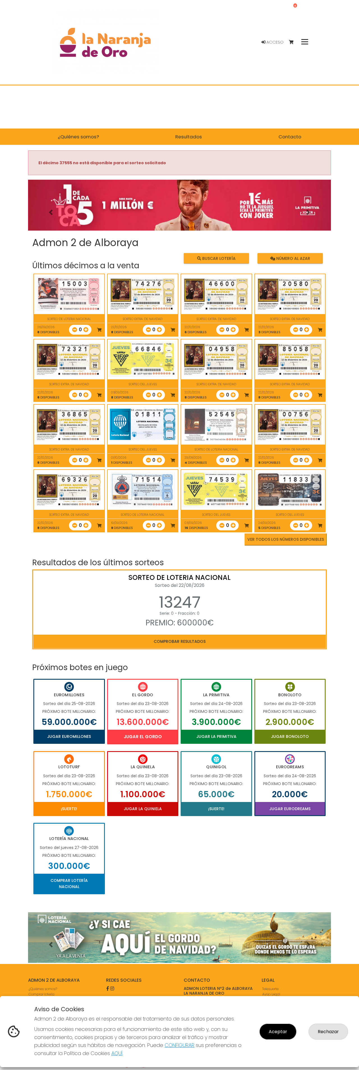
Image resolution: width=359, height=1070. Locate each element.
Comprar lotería (41, 994)
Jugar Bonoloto (290, 736)
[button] (50, 212)
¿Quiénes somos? (43, 988)
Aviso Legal (271, 994)
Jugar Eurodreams (289, 809)
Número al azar (292, 258)
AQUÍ (117, 1053)
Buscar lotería (218, 258)
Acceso (274, 42)
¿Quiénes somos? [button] (78, 136)
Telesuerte (270, 988)
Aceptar (278, 1031)
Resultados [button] (188, 136)
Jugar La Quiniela (143, 809)
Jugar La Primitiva (216, 736)
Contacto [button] (290, 136)
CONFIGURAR (179, 1045)
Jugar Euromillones (69, 736)
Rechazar (328, 1031)
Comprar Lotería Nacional (69, 883)
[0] (294, 42)
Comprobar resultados (180, 641)
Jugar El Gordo (143, 737)
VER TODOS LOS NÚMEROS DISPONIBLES (285, 539)
